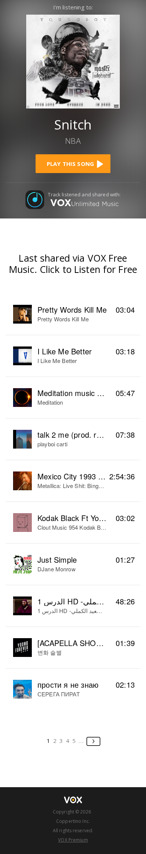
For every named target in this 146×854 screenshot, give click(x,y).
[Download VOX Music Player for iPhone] (73, 60)
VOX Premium (73, 840)
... (81, 740)
